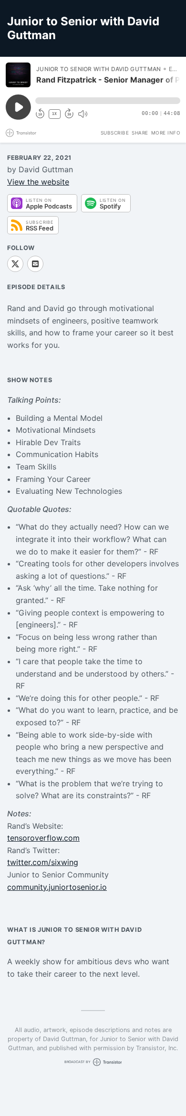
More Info (166, 133)
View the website (38, 182)
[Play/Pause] (18, 75)
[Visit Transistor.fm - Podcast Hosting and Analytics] (21, 133)
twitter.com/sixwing (42, 862)
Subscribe (115, 133)
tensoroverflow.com (43, 838)
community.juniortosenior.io (57, 887)
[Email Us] (35, 264)
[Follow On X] (15, 264)
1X (54, 114)
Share (140, 133)
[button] (107, 100)
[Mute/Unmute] (82, 114)
